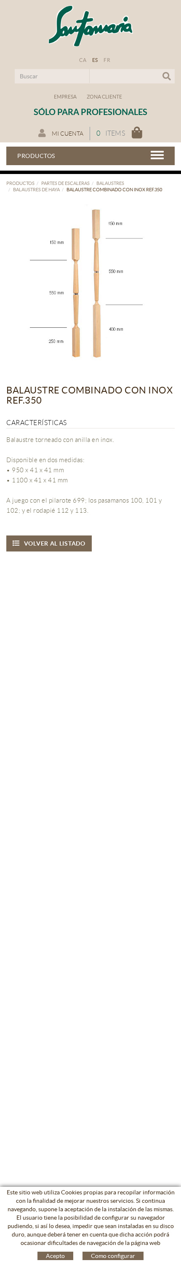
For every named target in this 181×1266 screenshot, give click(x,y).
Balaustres (110, 183)
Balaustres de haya (36, 189)
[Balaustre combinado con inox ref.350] (87, 283)
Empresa (65, 96)
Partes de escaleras (65, 183)
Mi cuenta (67, 133)
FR (107, 60)
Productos (20, 183)
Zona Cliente (104, 96)
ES (95, 60)
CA (82, 60)
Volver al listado (54, 543)
